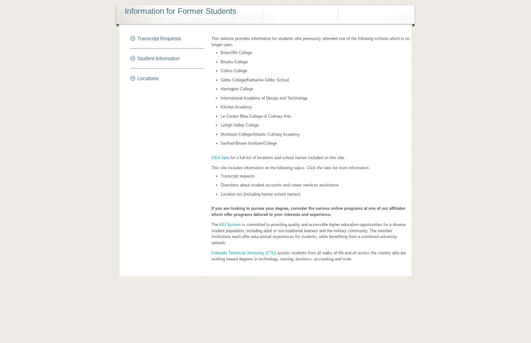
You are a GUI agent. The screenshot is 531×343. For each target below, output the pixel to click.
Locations (148, 78)
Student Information (158, 58)
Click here (220, 157)
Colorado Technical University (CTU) (243, 253)
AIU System (230, 224)
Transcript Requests (159, 38)
